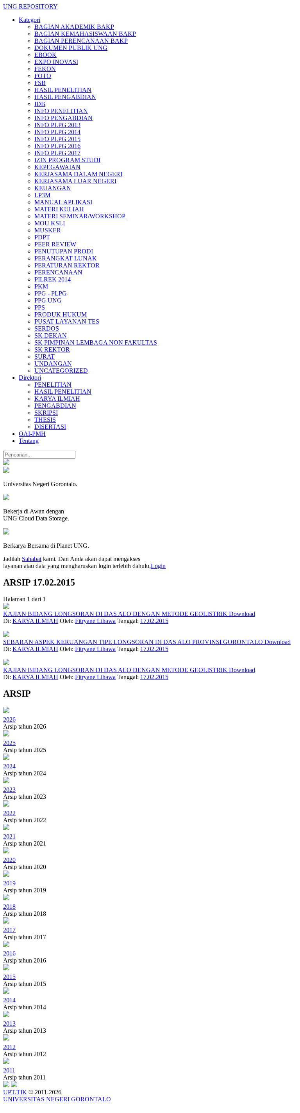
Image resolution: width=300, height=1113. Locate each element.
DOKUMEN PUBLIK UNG (70, 47)
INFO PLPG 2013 (57, 125)
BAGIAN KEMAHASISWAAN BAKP (85, 33)
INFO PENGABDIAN (63, 118)
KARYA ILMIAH (57, 398)
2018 (9, 906)
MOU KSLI (49, 223)
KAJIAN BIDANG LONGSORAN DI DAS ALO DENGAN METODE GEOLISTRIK (116, 613)
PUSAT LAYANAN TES (66, 321)
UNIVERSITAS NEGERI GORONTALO (57, 1099)
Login (158, 566)
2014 (9, 1000)
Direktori (30, 377)
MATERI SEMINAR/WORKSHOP (79, 216)
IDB (39, 104)
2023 (9, 789)
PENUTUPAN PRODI (63, 251)
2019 (9, 883)
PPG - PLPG (50, 293)
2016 (9, 953)
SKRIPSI (46, 412)
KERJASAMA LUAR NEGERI (75, 181)
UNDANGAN (53, 363)
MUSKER (47, 230)
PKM (41, 286)
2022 (9, 813)
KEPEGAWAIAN (57, 167)
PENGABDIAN (55, 405)
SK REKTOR (52, 349)
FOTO (42, 76)
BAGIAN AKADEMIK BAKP (74, 26)
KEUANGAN (52, 188)
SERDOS (46, 328)
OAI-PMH (32, 433)
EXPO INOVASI (56, 61)
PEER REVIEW (55, 244)
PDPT (42, 237)
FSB (40, 83)
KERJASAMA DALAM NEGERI (78, 174)
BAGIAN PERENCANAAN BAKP (81, 40)
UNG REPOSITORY (30, 6)
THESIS (45, 419)
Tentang (29, 440)
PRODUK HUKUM (60, 314)
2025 (9, 743)
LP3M (42, 195)
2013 (9, 1023)
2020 (9, 859)
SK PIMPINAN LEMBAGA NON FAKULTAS (95, 342)
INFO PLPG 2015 (57, 139)
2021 (9, 836)
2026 (9, 719)
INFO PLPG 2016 (57, 146)
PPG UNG (48, 300)
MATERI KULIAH (59, 209)
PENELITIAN (52, 384)
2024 (9, 766)
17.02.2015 (154, 621)
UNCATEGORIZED (61, 370)
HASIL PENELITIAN (62, 90)
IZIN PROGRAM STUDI (67, 160)
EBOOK (45, 54)
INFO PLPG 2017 (57, 153)
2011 (9, 1070)
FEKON (45, 68)
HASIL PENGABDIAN (65, 97)
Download (242, 613)
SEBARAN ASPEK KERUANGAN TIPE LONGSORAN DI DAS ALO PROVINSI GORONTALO (133, 642)
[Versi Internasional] (6, 463)
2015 (9, 976)
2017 (9, 930)
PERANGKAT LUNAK (65, 258)
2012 (9, 1047)
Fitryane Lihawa (95, 621)
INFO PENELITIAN (61, 111)
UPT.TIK (15, 1092)
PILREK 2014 (52, 279)
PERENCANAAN (58, 272)
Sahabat (31, 559)
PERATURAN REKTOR (67, 265)
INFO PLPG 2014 (57, 132)
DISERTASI (50, 426)
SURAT (44, 356)
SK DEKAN (50, 335)
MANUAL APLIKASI (63, 202)
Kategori (29, 19)
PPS (39, 307)
